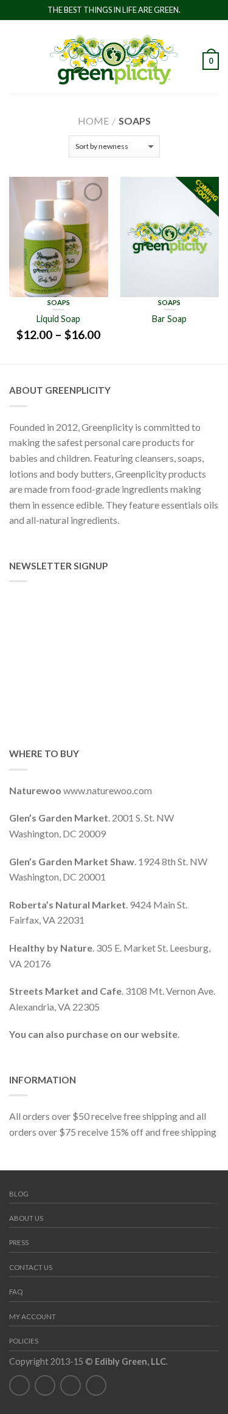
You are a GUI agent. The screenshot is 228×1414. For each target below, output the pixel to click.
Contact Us (30, 1267)
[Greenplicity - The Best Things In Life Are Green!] (114, 56)
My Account (32, 1316)
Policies (23, 1341)
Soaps (58, 302)
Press (19, 1242)
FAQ (15, 1292)
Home (93, 120)
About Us (26, 1218)
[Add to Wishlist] (93, 192)
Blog (19, 1194)
